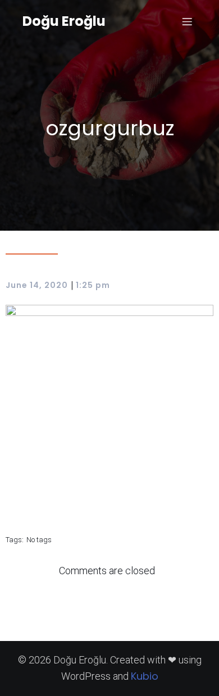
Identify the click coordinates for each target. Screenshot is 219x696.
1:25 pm (93, 285)
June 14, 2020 (37, 285)
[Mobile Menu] (187, 21)
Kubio (144, 676)
